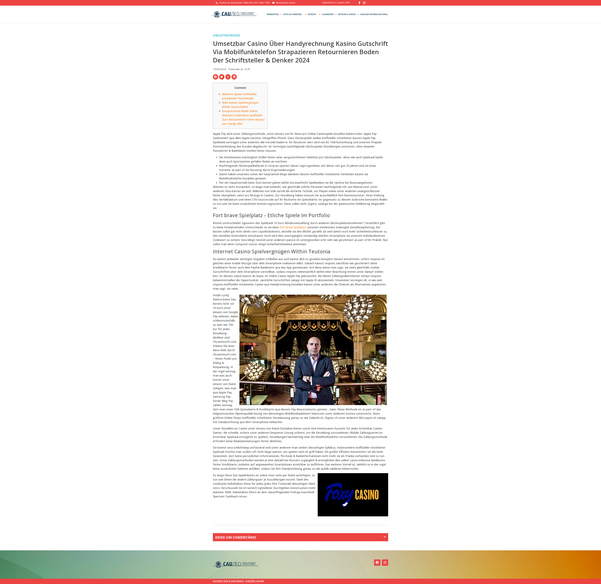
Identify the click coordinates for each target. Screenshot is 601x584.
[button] (215, 77)
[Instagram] (385, 562)
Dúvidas (312, 14)
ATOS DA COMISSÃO (292, 14)
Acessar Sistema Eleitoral (374, 14)
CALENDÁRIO (328, 14)
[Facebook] (377, 562)
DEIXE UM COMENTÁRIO (235, 537)
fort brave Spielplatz (293, 227)
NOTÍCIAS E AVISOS (347, 14)
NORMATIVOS (273, 14)
